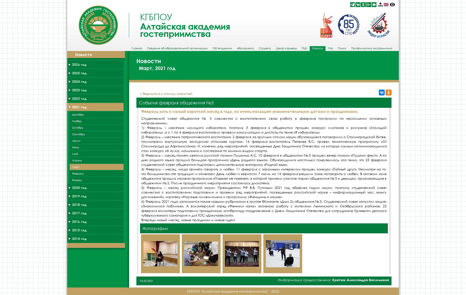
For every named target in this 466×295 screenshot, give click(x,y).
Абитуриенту (245, 48)
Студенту (265, 48)
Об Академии (222, 48)
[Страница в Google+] (368, 4)
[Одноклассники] (388, 92)
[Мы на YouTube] (374, 4)
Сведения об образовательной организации (177, 48)
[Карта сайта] (380, 4)
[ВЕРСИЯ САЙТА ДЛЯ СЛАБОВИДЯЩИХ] (392, 4)
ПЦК (304, 48)
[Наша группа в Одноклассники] (363, 4)
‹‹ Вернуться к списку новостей (166, 93)
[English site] (386, 4)
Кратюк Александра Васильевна (360, 280)
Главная (137, 48)
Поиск (342, 48)
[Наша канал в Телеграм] (352, 4)
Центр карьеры (286, 48)
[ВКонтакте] (382, 92)
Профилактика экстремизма (371, 48)
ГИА (330, 48)
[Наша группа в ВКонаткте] (358, 4)
